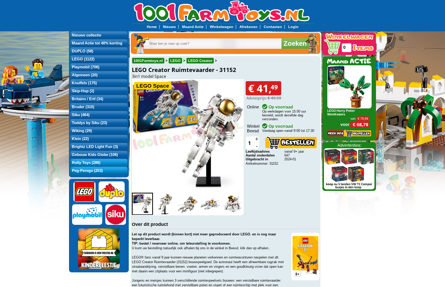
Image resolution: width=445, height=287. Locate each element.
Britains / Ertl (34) (87, 99)
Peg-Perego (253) (87, 171)
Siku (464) (81, 115)
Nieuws (169, 27)
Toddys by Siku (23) (89, 123)
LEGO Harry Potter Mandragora (341, 112)
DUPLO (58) (82, 51)
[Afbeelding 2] (165, 204)
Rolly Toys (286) (86, 163)
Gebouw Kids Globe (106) (95, 155)
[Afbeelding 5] (233, 204)
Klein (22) (80, 139)
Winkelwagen (221, 27)
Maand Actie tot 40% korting (97, 43)
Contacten (273, 27)
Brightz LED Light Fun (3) (95, 147)
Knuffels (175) (84, 83)
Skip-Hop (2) (83, 91)
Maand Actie (193, 27)
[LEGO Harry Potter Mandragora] (349, 86)
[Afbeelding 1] (142, 204)
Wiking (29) (82, 131)
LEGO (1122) (83, 59)
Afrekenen (248, 27)
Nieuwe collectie (86, 35)
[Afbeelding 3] (187, 204)
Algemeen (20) (85, 75)
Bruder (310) (83, 107)
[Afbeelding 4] (210, 204)
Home (152, 27)
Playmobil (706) (85, 67)
